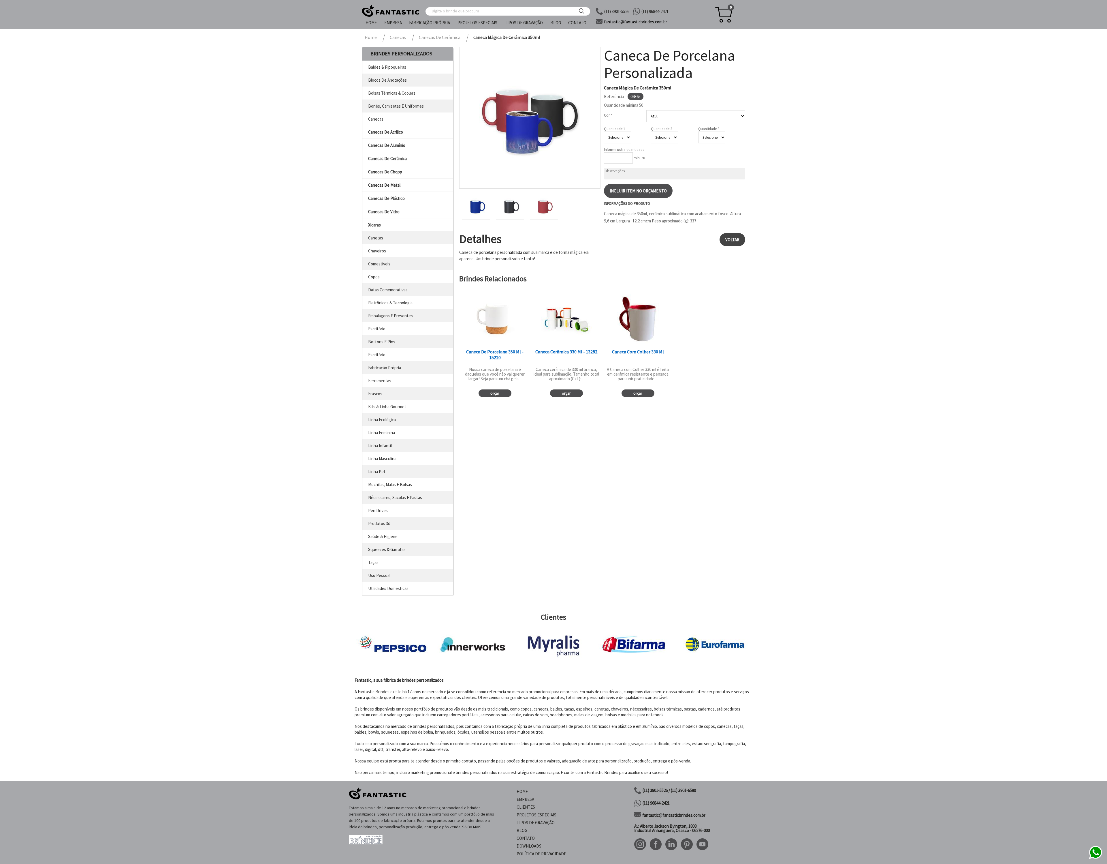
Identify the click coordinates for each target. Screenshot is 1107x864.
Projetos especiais (477, 22)
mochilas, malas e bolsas (390, 484)
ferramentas (379, 380)
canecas (375, 119)
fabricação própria (384, 367)
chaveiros (377, 251)
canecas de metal (384, 185)
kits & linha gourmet (387, 406)
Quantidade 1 (614, 129)
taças (373, 562)
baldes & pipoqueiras (387, 67)
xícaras (374, 225)
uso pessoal (379, 575)
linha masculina (382, 458)
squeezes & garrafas (387, 549)
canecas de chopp (385, 172)
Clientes (526, 807)
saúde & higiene (383, 536)
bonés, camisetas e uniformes (396, 106)
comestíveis (379, 264)
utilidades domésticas (388, 588)
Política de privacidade (541, 853)
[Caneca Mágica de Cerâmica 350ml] (529, 118)
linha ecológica (382, 419)
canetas (375, 238)
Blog (555, 22)
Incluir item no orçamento (638, 191)
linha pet (376, 471)
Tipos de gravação (524, 22)
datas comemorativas (388, 290)
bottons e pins (381, 341)
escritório (376, 328)
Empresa (393, 22)
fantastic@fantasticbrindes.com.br (673, 815)
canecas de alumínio (386, 145)
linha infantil (380, 445)
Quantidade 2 (661, 129)
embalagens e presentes (390, 315)
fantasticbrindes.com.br (635, 22)
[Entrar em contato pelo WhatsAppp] (1095, 858)
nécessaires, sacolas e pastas (395, 497)
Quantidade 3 (708, 129)
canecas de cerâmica (387, 158)
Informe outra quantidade (624, 149)
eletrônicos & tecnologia (390, 303)
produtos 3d (379, 523)
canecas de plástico (386, 198)
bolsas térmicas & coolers (391, 93)
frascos (375, 393)
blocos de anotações (387, 80)
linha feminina (381, 432)
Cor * (608, 115)
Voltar (732, 239)
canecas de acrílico (385, 132)
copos (374, 277)
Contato (577, 22)
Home (371, 22)
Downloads (529, 846)
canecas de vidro (384, 211)
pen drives (378, 510)
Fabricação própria (429, 22)
